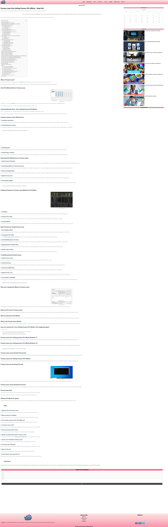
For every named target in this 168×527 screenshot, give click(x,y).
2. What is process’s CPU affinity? (8, 67)
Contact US (84, 521)
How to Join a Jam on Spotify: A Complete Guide (153, 63)
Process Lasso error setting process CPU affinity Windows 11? (11, 56)
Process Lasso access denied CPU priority (8, 62)
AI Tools (105, 1)
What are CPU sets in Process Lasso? (7, 52)
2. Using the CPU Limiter (6, 37)
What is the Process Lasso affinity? (7, 54)
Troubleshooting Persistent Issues (7, 45)
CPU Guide (99, 1)
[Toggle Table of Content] (26, 20)
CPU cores (13, 103)
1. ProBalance (5, 36)
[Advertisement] (61, 139)
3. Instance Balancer (6, 38)
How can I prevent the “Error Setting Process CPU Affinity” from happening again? (14, 55)
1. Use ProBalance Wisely (6, 40)
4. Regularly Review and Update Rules (8, 43)
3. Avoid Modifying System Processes (8, 42)
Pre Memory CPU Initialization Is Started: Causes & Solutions (16, 282)
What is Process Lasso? (5, 21)
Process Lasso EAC (5, 63)
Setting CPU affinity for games (6, 64)
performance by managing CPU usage (21, 436)
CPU (37, 14)
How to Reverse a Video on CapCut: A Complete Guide (153, 52)
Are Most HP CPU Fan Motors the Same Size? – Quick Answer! (16, 185)
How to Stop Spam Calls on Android (150, 96)
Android (110, 1)
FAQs (3, 65)
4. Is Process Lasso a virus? (7, 69)
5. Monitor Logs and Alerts (6, 44)
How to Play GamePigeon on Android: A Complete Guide (154, 74)
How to (94, 1)
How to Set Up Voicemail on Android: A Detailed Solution (154, 85)
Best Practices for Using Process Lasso (8, 39)
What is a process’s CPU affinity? (7, 53)
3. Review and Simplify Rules (6, 32)
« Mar (124, 27)
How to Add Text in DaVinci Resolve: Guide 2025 (152, 30)
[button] (136, 523)
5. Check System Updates (6, 34)
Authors (84, 519)
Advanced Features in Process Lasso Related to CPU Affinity (11, 35)
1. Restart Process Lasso (6, 46)
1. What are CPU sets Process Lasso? (8, 66)
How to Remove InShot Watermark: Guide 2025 (152, 41)
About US (123, 1)
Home (84, 1)
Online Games (89, 1)
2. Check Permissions (6, 47)
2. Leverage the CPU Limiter (6, 41)
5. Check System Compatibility (7, 50)
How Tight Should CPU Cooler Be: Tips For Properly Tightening (16, 130)
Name (2, 471)
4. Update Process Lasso (6, 33)
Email (2, 474)
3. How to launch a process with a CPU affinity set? (10, 68)
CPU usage (21, 82)
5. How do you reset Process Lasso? (8, 70)
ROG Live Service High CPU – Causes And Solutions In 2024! (16, 348)
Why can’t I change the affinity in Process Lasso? (9, 51)
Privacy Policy (116, 1)
